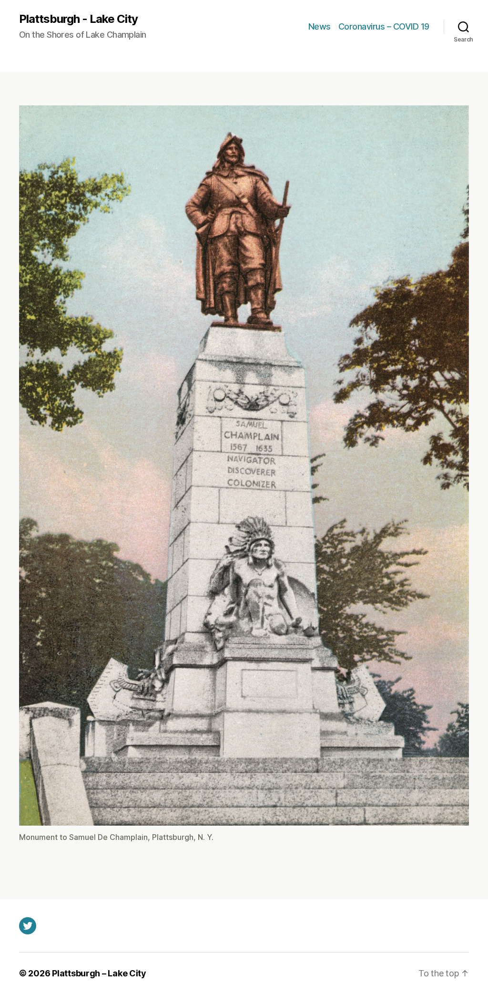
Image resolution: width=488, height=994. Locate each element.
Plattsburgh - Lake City (78, 19)
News (319, 26)
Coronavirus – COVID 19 (383, 26)
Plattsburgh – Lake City (99, 973)
